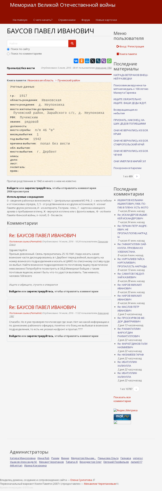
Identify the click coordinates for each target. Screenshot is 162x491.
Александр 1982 (103, 67)
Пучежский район (69, 80)
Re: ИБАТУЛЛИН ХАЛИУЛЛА (127, 363)
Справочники (66, 20)
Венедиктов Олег (91, 462)
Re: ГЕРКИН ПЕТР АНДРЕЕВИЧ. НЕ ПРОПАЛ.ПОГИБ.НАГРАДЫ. (132, 231)
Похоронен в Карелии (127, 168)
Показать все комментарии (122, 399)
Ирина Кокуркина (35, 465)
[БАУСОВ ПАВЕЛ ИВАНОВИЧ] (59, 74)
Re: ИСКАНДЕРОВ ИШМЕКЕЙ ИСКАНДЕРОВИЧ (133, 216)
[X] (92, 60)
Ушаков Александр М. (23, 462)
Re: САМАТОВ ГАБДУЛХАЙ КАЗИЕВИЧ (131, 275)
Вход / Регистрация (131, 46)
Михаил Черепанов (51, 462)
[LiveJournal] (98, 60)
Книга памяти (128, 54)
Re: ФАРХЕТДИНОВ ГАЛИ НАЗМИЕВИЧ (132, 345)
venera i (138, 458)
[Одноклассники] (81, 60)
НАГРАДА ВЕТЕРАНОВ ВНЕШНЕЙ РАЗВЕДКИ (131, 77)
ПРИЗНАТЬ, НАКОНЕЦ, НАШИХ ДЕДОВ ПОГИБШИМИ (130, 122)
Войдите (13, 188)
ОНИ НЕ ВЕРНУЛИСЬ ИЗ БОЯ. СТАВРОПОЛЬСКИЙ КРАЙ (131, 142)
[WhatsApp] (109, 60)
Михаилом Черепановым (101, 483)
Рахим (55, 458)
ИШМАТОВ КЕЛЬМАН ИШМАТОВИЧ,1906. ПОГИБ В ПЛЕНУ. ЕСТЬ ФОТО (133, 203)
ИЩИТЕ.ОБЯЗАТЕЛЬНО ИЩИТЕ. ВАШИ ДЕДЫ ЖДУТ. (130, 101)
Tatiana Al (72, 462)
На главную (20, 20)
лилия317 (136, 462)
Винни (65, 458)
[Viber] (103, 60)
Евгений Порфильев (116, 462)
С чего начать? (42, 20)
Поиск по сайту (20, 49)
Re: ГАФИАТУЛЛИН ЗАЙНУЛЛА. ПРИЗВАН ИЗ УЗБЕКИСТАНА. (132, 247)
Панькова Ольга (108, 458)
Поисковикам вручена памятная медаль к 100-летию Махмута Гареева (131, 88)
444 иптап (16, 465)
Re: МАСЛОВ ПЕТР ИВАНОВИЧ (128, 308)
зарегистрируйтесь (38, 188)
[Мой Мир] (87, 60)
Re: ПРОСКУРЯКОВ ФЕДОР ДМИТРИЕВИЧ (131, 319)
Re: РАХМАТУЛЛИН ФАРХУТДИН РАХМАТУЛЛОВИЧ (129, 332)
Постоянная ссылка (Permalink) (25, 241)
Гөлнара (126, 458)
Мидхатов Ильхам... (83, 458)
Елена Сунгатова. (83, 480)
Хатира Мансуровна (23, 458)
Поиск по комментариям (26, 53)
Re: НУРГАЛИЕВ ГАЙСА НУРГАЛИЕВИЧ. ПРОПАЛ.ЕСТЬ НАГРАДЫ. (132, 262)
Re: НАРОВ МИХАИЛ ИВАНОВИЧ (130, 286)
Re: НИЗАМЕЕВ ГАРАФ (131, 354)
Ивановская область (40, 80)
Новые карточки (106, 20)
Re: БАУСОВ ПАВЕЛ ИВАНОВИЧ (42, 235)
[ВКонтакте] (76, 60)
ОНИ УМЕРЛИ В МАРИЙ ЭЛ (130, 161)
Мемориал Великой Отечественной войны (62, 4)
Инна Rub (43, 458)
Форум (85, 20)
